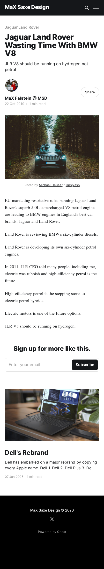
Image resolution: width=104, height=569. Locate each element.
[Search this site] (87, 8)
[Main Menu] (96, 7)
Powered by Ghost (52, 532)
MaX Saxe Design (27, 7)
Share (90, 92)
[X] (52, 519)
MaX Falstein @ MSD (26, 98)
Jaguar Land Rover (22, 27)
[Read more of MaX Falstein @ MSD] (11, 85)
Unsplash (73, 185)
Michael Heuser (51, 185)
